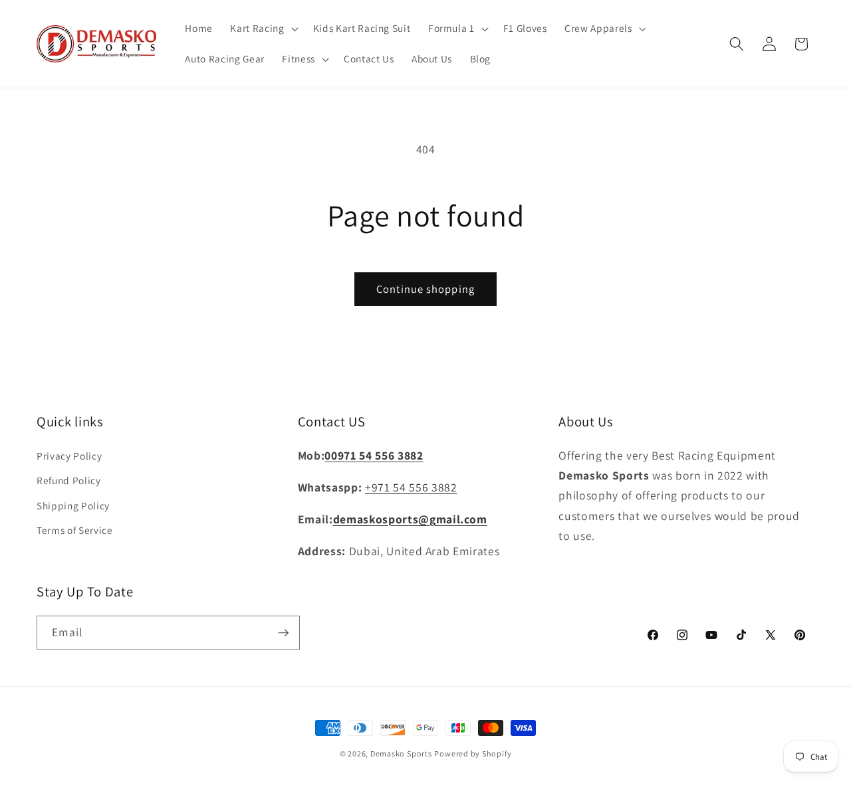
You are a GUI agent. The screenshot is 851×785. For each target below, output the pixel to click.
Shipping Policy (73, 505)
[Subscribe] (283, 633)
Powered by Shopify (472, 753)
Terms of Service (75, 530)
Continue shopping (425, 289)
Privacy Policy (69, 455)
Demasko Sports (401, 753)
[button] (262, 28)
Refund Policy (69, 480)
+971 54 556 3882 (411, 487)
